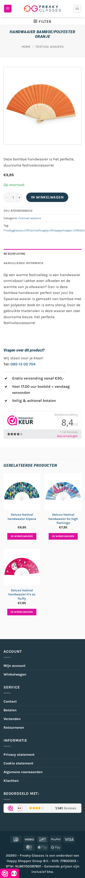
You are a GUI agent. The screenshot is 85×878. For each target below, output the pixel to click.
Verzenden (12, 719)
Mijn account (15, 666)
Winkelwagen (15, 674)
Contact (10, 701)
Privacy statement (19, 754)
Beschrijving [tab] (14, 253)
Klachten (11, 781)
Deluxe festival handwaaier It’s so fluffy (21, 594)
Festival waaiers (50, 47)
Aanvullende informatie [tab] (24, 263)
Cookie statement (18, 763)
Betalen (10, 710)
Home (25, 47)
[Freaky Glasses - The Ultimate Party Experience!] (42, 8)
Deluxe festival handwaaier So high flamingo (63, 519)
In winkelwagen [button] (22, 536)
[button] (8, 8)
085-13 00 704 (23, 364)
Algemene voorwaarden (23, 772)
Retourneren (14, 727)
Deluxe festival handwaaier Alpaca (22, 517)
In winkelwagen (47, 197)
